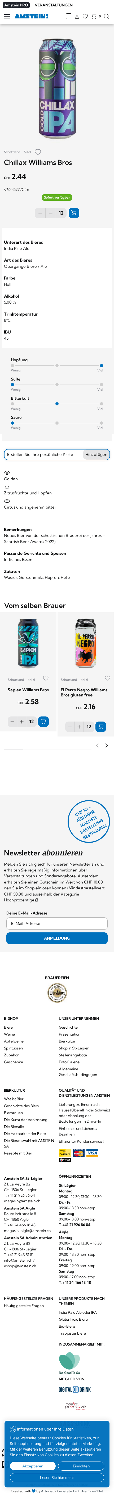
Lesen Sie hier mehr (57, 1477)
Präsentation (69, 1034)
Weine (9, 1034)
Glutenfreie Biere (73, 1319)
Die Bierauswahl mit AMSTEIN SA (29, 1143)
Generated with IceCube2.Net (80, 1491)
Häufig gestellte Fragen (24, 1305)
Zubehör (11, 1055)
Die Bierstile (14, 1126)
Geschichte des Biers (21, 1105)
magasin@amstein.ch (22, 1201)
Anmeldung (57, 938)
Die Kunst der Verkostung (25, 1119)
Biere (8, 1027)
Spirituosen (13, 1048)
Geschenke (13, 1062)
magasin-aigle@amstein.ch (27, 1230)
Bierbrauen (13, 1112)
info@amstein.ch (18, 1260)
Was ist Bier (13, 1098)
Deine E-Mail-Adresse (26, 913)
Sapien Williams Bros (28, 689)
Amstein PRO (16, 5)
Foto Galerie (69, 1062)
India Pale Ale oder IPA (78, 1312)
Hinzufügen (96, 454)
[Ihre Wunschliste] (85, 16)
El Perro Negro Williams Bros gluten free (84, 692)
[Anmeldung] (77, 16)
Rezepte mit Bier (18, 1153)
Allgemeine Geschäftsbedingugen (78, 1072)
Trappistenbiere (72, 1333)
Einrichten (81, 1466)
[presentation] (96, 746)
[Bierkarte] (68, 16)
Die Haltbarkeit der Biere (25, 1133)
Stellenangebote (73, 1055)
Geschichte (68, 1027)
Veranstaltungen (54, 5)
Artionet (47, 1491)
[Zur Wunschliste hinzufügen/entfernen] (37, 152)
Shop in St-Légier (74, 1048)
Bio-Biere (67, 1326)
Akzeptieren (32, 1466)
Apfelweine (14, 1041)
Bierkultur (67, 1041)
